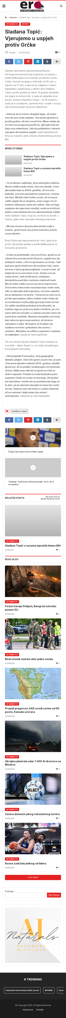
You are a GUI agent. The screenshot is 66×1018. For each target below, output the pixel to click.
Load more (33, 877)
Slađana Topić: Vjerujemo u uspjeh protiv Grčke (39, 158)
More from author (50, 499)
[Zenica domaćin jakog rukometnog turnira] (33, 789)
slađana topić (19, 411)
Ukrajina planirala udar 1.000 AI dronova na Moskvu (33, 763)
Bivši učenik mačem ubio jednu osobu (29, 659)
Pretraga (9, 891)
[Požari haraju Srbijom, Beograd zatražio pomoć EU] (33, 581)
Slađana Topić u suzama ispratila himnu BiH (42, 169)
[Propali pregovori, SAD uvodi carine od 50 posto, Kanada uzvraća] (33, 683)
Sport (25, 24)
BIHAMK (44, 990)
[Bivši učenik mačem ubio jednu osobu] (33, 634)
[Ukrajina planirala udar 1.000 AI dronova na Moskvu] (33, 736)
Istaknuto (13, 18)
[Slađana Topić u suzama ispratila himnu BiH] (13, 171)
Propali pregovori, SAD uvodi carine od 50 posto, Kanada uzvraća (32, 710)
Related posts (53, 497)
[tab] (52, 497)
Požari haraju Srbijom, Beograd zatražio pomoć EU (30, 608)
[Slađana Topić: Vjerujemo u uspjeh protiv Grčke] (13, 160)
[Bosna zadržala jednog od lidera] (33, 838)
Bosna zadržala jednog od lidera (25, 863)
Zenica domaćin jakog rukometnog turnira (32, 814)
